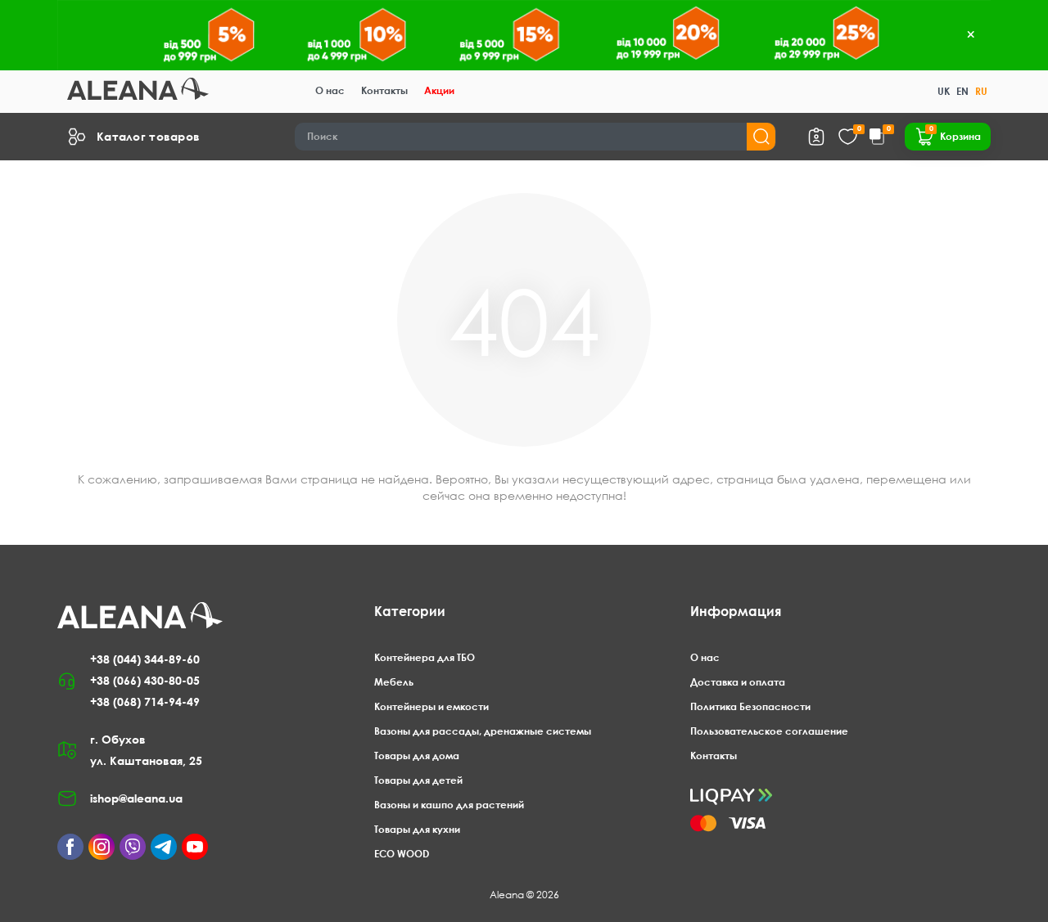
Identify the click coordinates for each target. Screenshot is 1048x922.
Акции (439, 90)
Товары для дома (416, 755)
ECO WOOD (401, 854)
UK (943, 91)
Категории (409, 611)
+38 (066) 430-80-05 (145, 680)
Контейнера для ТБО (424, 657)
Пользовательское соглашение (769, 731)
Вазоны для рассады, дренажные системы (482, 731)
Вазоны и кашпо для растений (449, 804)
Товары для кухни (417, 829)
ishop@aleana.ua (136, 798)
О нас (330, 90)
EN (962, 91)
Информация (735, 611)
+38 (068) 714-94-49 (145, 701)
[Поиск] (761, 137)
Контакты (384, 90)
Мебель (393, 682)
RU (981, 91)
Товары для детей (418, 780)
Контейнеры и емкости (431, 706)
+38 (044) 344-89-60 (145, 659)
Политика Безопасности (750, 706)
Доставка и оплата (737, 682)
